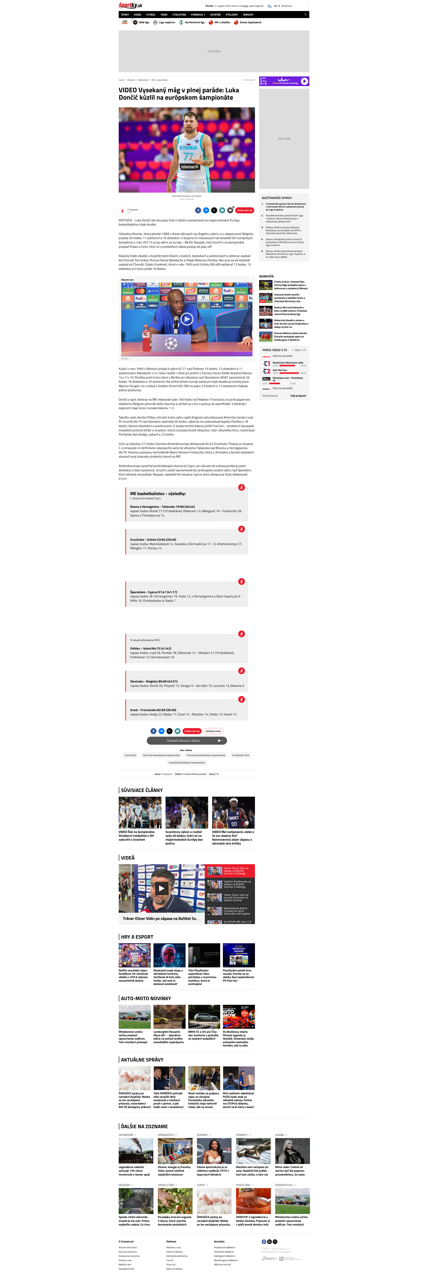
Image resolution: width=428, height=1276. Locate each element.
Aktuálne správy (142, 1060)
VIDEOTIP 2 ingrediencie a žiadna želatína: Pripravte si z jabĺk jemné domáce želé (253, 1221)
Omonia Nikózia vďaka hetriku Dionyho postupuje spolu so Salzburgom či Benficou (290, 337)
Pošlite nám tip (244, 210)
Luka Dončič (130, 755)
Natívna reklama (174, 1268)
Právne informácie (128, 1247)
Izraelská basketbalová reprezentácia (187, 762)
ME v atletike (222, 22)
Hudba (279, 1135)
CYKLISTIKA (179, 15)
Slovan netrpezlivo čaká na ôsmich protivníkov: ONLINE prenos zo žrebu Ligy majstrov (285, 242)
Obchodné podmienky (177, 1256)
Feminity (242, 1135)
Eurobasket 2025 (240, 755)
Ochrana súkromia (128, 1251)
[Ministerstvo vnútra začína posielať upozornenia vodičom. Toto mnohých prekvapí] (135, 1017)
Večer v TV (300, 350)
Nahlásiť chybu (213, 731)
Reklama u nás (173, 1247)
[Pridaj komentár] (230, 210)
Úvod (121, 80)
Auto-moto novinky (146, 998)
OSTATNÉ (215, 15)
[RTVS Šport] (266, 357)
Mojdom (124, 1185)
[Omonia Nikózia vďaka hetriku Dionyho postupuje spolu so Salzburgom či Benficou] (266, 337)
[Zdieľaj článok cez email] (222, 210)
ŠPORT (125, 15)
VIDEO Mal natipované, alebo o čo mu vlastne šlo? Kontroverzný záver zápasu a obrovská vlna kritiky (233, 837)
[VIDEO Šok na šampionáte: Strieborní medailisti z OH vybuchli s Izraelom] (140, 813)
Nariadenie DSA (126, 1268)
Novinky (202, 1135)
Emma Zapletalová (250, 22)
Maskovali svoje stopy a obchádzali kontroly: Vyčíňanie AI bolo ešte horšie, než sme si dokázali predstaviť (168, 977)
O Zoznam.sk (126, 1241)
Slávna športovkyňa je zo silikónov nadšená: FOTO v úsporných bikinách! (213, 1171)
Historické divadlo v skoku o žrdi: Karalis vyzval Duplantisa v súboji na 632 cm (291, 324)
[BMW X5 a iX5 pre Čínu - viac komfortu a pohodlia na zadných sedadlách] (204, 1017)
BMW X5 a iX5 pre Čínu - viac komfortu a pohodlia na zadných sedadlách (203, 1035)
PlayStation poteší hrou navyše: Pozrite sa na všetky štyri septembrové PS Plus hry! (238, 975)
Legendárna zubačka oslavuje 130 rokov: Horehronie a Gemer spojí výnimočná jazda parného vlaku (134, 1171)
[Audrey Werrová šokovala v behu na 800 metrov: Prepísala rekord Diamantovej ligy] (266, 311)
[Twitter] (275, 1242)
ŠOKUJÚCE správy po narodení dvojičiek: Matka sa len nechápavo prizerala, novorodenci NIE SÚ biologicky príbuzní (135, 1100)
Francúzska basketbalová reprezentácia (206, 755)
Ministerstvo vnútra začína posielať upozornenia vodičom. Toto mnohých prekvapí (133, 1037)
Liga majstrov (167, 22)
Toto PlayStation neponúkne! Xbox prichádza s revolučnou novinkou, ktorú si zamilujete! (202, 977)
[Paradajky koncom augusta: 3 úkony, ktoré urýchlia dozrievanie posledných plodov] (175, 1201)
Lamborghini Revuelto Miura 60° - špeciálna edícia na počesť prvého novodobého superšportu (168, 1037)
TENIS (164, 15)
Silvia (245, 6)
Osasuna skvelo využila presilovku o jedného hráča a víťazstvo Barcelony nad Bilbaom (289, 298)
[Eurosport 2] (266, 371)
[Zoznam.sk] (270, 1259)
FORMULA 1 (198, 15)
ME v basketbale (159, 80)
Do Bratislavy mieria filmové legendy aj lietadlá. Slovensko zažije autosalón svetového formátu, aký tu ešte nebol (238, 1038)
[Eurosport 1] (266, 363)
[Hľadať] (305, 14)
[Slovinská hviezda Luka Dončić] (187, 150)
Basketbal (143, 80)
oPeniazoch (166, 1135)
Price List (170, 1264)
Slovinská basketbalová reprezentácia (161, 755)
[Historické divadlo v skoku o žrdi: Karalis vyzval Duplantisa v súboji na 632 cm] (266, 324)
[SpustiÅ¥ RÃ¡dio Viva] (284, 79)
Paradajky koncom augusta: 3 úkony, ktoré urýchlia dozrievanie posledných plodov (175, 1221)
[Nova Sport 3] (266, 379)
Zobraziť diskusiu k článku (195, 740)
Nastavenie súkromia (129, 1256)
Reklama (171, 1241)
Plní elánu (243, 1185)
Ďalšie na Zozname (144, 1126)
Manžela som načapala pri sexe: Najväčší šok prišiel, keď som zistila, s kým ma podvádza (252, 1171)
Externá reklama (174, 1251)
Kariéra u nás (125, 1260)
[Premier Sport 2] (266, 389)
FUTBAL (150, 15)
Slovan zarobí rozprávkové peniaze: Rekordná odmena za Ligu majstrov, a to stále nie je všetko (285, 254)
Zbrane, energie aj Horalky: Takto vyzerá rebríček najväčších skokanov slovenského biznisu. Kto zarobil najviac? (174, 1171)
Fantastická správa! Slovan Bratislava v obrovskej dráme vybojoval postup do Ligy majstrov (286, 206)
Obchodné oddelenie (224, 1251)
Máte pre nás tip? (222, 1264)
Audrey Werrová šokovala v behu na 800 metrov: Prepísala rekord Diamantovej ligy (290, 311)
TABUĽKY (248, 15)
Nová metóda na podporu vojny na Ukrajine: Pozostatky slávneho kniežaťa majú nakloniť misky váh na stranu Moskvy (203, 1100)
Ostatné (131, 80)
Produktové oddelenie (224, 1247)
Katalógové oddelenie (224, 1256)
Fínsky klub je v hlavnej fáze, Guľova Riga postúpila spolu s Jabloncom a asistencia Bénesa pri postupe (291, 285)
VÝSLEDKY (232, 15)
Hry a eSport (137, 937)
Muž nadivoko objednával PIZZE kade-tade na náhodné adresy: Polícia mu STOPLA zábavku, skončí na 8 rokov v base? (238, 1100)
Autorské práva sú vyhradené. (276, 1251)
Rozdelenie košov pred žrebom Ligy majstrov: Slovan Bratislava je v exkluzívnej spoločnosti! (284, 218)
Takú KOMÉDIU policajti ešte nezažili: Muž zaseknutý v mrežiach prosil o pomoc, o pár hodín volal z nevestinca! (168, 1100)
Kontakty (219, 1241)
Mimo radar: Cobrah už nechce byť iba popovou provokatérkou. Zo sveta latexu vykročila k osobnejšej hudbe (290, 1171)
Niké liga (144, 22)
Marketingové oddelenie (226, 1260)
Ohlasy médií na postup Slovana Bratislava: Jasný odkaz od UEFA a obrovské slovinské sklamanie (283, 230)
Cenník (169, 1260)
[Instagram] (269, 1242)
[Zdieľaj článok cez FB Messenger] (206, 210)
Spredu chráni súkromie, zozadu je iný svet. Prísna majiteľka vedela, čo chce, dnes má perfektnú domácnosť (134, 1221)
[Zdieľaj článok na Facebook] (198, 210)
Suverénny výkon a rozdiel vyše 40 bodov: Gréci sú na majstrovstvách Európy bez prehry (184, 837)
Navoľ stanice (270, 396)
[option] (136, 1183)
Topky (201, 1185)
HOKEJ (137, 15)
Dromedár (126, 1135)
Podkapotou (284, 1185)
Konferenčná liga (195, 22)
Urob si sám (166, 1185)
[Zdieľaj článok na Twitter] (214, 210)
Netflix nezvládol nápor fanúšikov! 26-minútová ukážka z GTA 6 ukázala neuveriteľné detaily (133, 975)
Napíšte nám (125, 1264)
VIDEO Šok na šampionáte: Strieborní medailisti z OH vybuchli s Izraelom (137, 835)
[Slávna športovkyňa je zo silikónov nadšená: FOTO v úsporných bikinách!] (214, 1151)
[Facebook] (264, 1242)
